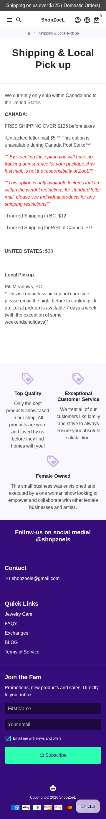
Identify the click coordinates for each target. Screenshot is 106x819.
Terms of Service (22, 651)
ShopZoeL (67, 797)
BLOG (11, 642)
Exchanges (16, 632)
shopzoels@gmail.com (32, 578)
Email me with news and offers (37, 738)
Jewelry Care (18, 614)
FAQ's (11, 623)
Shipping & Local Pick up (59, 33)
